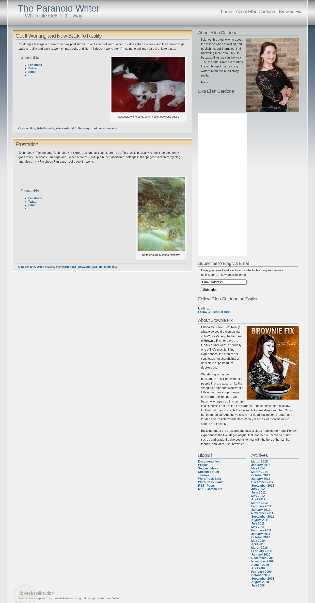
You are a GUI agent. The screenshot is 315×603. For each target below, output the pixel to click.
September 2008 (262, 578)
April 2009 (258, 568)
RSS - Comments (210, 489)
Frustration (27, 144)
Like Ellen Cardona (216, 91)
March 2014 (259, 472)
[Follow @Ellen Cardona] (249, 305)
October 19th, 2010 (30, 128)
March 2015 (259, 461)
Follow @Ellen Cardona (214, 312)
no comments (108, 128)
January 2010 (260, 554)
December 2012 (262, 482)
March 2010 (259, 547)
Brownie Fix (290, 11)
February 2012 (261, 506)
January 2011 (260, 534)
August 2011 (260, 520)
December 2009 (262, 558)
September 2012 (262, 485)
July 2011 (258, 523)
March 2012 (259, 503)
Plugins (203, 465)
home (226, 11)
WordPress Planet (210, 482)
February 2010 (261, 551)
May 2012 (258, 496)
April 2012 (258, 499)
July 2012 (258, 489)
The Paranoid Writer (58, 8)
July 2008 (258, 585)
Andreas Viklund (111, 598)
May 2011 (258, 527)
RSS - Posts (206, 485)
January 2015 (260, 465)
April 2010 (258, 544)
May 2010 (258, 540)
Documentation (209, 461)
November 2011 (262, 513)
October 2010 (260, 537)
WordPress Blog (209, 478)
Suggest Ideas (208, 468)
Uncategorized (87, 128)
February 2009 (261, 571)
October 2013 (260, 475)
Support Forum (208, 472)
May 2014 (258, 468)
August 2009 (260, 565)
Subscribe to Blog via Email (223, 263)
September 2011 (262, 516)
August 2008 (260, 582)
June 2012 (258, 492)
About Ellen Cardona (255, 11)
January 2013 (260, 478)
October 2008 (260, 575)
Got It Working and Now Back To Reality (59, 36)
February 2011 (261, 530)
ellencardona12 (66, 128)
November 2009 (262, 561)
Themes (203, 475)
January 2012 (260, 509)
